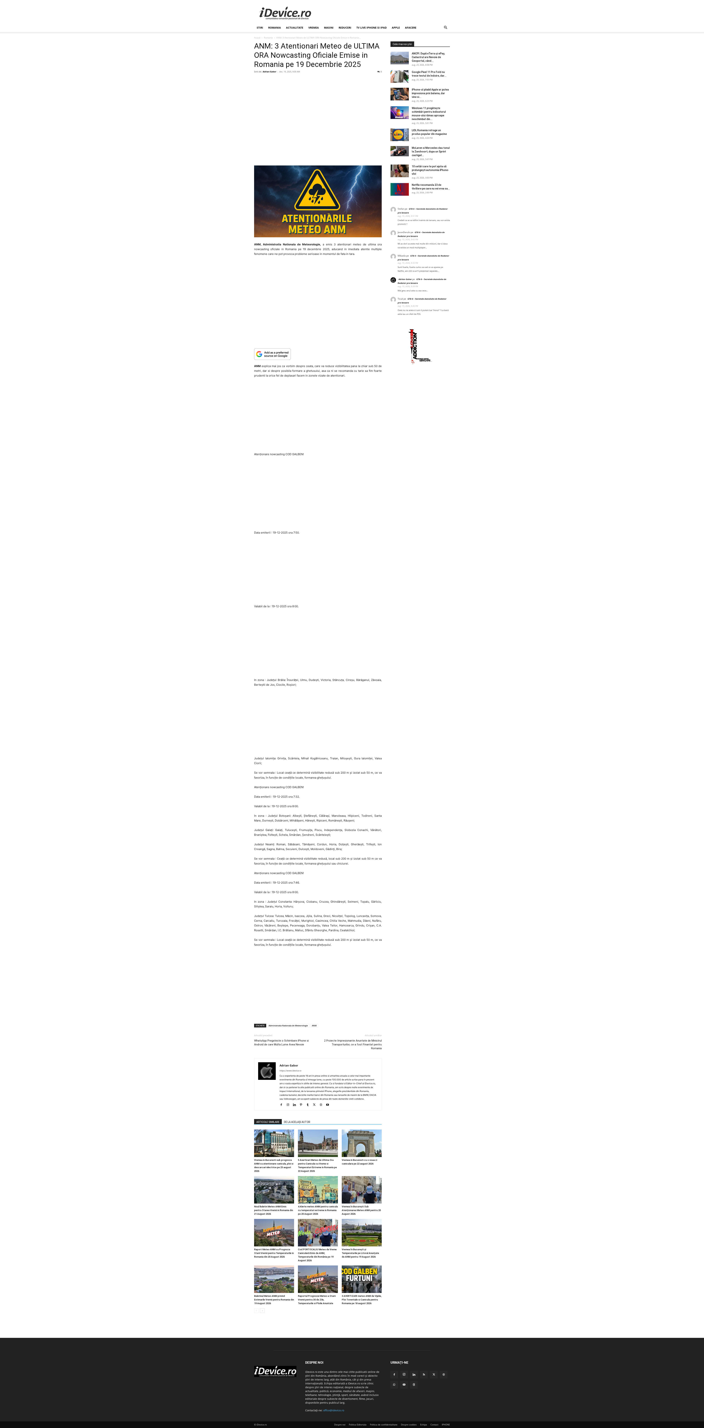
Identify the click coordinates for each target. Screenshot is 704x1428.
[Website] (322, 1105)
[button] (445, 28)
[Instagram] (289, 1105)
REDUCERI (345, 27)
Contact (434, 1424)
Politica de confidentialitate (383, 1424)
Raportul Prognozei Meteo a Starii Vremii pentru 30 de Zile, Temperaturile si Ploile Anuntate (317, 1300)
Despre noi (339, 1424)
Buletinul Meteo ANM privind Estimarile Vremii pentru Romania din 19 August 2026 (274, 1300)
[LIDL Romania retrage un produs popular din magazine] (399, 134)
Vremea (313, 27)
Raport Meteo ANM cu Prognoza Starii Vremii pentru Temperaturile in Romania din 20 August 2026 (274, 1253)
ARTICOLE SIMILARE (268, 1122)
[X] (316, 1105)
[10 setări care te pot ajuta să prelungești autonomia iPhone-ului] (399, 171)
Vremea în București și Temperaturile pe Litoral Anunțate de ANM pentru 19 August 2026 (360, 1253)
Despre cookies (409, 1424)
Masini (328, 27)
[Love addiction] (420, 364)
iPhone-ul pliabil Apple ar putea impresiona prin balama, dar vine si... (430, 93)
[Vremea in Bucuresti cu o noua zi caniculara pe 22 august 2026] (362, 1143)
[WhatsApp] (394, 1384)
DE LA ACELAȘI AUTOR (297, 1122)
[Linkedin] (296, 1105)
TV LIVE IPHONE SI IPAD (371, 27)
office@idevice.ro (333, 1410)
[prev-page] (256, 1310)
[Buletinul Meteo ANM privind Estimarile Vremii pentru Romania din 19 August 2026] (274, 1279)
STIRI (260, 27)
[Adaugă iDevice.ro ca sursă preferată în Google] (318, 354)
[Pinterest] (302, 1105)
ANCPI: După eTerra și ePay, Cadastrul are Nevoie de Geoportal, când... (428, 57)
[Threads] (414, 1384)
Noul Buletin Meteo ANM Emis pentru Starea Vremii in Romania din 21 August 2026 (273, 1210)
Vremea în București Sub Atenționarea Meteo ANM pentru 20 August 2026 (361, 1210)
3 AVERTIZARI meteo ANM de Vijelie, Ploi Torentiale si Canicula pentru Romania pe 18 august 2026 (362, 1300)
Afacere (410, 27)
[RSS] (424, 1374)
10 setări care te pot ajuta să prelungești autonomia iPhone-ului (430, 170)
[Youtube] (329, 1105)
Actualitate (294, 27)
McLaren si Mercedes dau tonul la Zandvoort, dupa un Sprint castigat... (431, 151)
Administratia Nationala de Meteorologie (288, 1025)
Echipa (423, 1424)
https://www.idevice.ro (290, 1070)
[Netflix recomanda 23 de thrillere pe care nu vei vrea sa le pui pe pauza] (399, 189)
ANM (314, 1025)
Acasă (257, 37)
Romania (274, 27)
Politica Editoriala (357, 1424)
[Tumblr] (309, 1105)
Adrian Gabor (269, 71)
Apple (396, 27)
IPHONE (446, 1424)
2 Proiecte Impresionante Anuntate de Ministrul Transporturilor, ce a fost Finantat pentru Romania (353, 1044)
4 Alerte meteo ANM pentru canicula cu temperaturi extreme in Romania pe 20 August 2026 (318, 1210)
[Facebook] (283, 1105)
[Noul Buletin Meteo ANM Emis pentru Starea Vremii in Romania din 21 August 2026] (274, 1190)
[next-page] (262, 1310)
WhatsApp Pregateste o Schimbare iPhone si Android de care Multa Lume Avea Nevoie (281, 1042)
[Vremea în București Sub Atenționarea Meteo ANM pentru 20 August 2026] (362, 1190)
